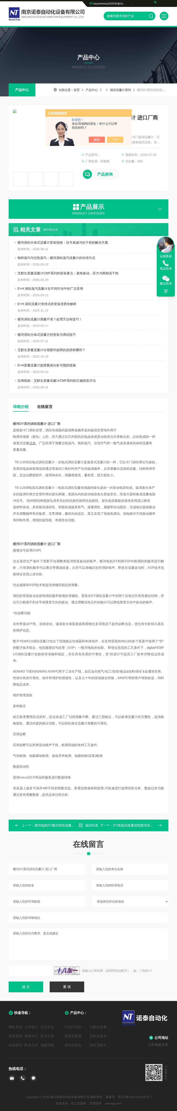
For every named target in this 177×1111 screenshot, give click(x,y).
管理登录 (95, 1103)
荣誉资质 (15, 1036)
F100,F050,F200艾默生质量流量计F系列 (76, 1027)
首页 (77, 90)
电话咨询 (166, 268)
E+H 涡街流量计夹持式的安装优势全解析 (47, 304)
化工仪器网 (78, 1103)
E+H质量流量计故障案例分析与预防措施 (46, 365)
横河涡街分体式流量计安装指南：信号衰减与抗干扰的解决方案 (62, 242)
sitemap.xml (113, 1103)
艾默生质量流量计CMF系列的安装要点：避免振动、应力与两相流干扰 (68, 273)
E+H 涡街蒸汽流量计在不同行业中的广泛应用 (50, 288)
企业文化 (47, 1027)
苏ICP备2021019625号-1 (135, 1097)
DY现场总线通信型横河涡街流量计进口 (141, 825)
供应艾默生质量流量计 (100, 1045)
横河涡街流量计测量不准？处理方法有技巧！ (49, 319)
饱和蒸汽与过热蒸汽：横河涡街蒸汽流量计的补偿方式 (56, 258)
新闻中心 (31, 1036)
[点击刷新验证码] (67, 970)
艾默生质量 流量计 (100, 1027)
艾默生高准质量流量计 (100, 1036)
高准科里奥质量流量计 (76, 1036)
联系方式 (31, 1045)
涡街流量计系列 (120, 90)
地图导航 (47, 1045)
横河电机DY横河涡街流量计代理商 (59, 825)
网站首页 (15, 1027)
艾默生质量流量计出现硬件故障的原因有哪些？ (51, 350)
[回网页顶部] (165, 292)
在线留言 (45, 406)
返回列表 (91, 825)
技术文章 (47, 1036)
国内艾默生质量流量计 (76, 1045)
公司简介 (31, 1027)
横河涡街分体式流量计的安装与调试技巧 (46, 334)
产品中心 (22, 90)
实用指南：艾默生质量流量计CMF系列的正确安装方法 (56, 380)
